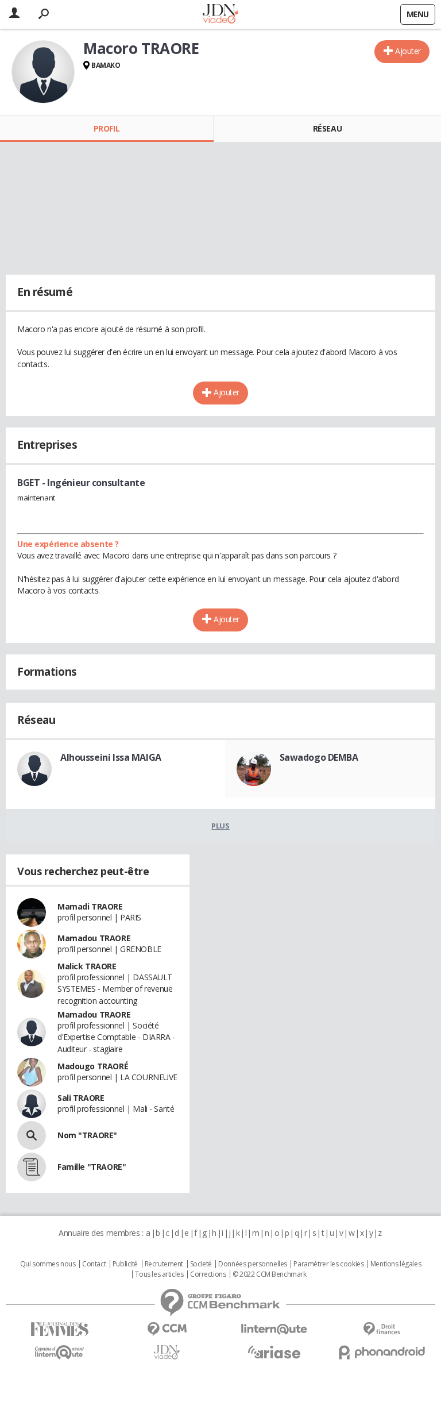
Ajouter (408, 50)
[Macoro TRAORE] (43, 71)
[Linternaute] (274, 1329)
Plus (220, 826)
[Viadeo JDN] (166, 1352)
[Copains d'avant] (59, 1352)
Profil (106, 128)
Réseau (327, 128)
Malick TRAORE (87, 966)
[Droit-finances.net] (381, 1329)
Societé (201, 1264)
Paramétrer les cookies (328, 1264)
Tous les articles (159, 1274)
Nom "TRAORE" (87, 1135)
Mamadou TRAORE (93, 938)
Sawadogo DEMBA (319, 757)
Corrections (208, 1274)
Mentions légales (395, 1264)
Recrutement (164, 1264)
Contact (94, 1264)
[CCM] (166, 1329)
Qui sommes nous (48, 1264)
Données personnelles (252, 1264)
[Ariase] (274, 1352)
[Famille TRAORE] (31, 1167)
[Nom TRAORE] (31, 1135)
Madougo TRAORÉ (92, 1066)
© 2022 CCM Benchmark (270, 1274)
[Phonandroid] (381, 1352)
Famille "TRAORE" (91, 1166)
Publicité (125, 1264)
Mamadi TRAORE (90, 906)
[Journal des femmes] (59, 1329)
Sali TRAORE (80, 1097)
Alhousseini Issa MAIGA (110, 757)
